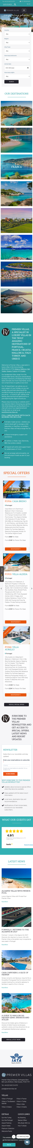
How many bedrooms (10, 55)
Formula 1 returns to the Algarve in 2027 (15, 931)
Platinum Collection (8, 1128)
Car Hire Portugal (7, 1120)
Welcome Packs (7, 1131)
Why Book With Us (24, 1123)
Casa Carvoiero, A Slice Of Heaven (15, 974)
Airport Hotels (6, 1126)
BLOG (28, 4)
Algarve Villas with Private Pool (16, 892)
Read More (5, 901)
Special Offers (16, 473)
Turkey (4, 371)
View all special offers (16, 704)
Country (6, 30)
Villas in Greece (7, 1107)
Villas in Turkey (21, 1101)
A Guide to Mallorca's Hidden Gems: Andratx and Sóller (15, 1018)
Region (6, 38)
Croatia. (23, 371)
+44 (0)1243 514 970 (9, 1)
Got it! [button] (9, 1144)
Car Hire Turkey (6, 1117)
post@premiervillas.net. (10, 412)
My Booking (22, 1117)
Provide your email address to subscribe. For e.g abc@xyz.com (15, 769)
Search (11, 81)
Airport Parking (6, 1123)
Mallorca (23, 369)
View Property (16, 549)
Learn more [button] (22, 1140)
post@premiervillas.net (9, 1089)
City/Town (7, 47)
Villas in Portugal (7, 1099)
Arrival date (7, 64)
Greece (9, 371)
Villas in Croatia (21, 1107)
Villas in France (21, 1099)
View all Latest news (13, 1039)
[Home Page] (11, 10)
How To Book (22, 1126)
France (14, 371)
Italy (28, 369)
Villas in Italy (20, 1104)
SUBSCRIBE (10, 774)
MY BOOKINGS (25, 1)
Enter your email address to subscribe (16, 760)
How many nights (9, 72)
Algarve (17, 369)
